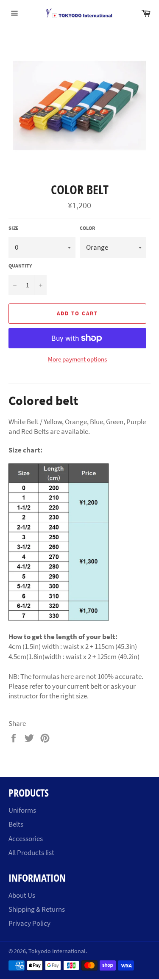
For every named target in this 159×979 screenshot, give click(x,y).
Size (13, 228)
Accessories (25, 838)
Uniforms (22, 810)
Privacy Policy (29, 923)
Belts (15, 824)
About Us (21, 895)
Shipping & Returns (36, 909)
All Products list (31, 852)
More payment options (77, 359)
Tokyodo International (57, 951)
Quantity (20, 265)
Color (87, 228)
